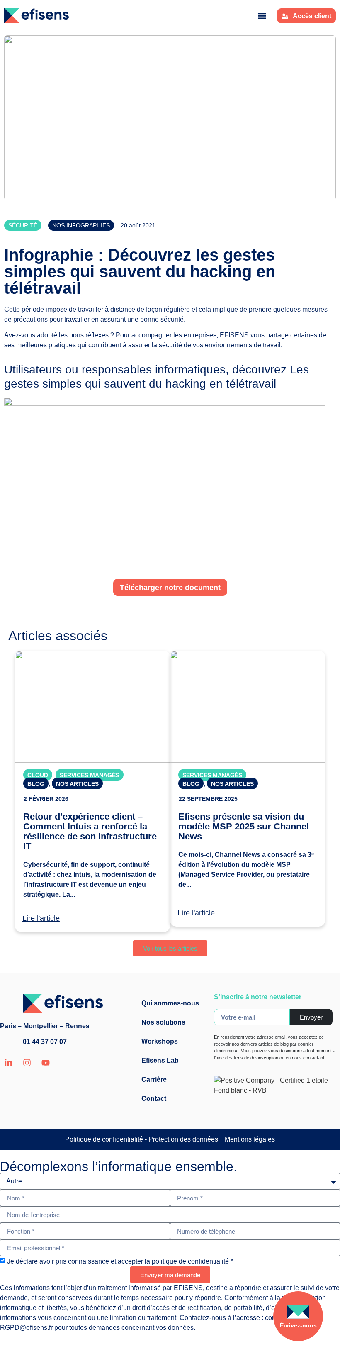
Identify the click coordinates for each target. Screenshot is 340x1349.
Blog (35, 784)
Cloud (37, 775)
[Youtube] (45, 1062)
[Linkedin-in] (8, 1062)
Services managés (89, 775)
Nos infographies (81, 225)
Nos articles (77, 784)
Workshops (159, 1041)
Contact (153, 1098)
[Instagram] (27, 1062)
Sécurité (22, 225)
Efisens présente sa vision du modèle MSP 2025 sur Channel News (243, 826)
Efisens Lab (160, 1060)
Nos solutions (163, 1022)
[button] (262, 15)
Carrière (154, 1079)
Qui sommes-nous (170, 1003)
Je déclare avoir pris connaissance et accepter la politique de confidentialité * (120, 1261)
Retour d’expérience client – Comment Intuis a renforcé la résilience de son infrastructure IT (90, 831)
